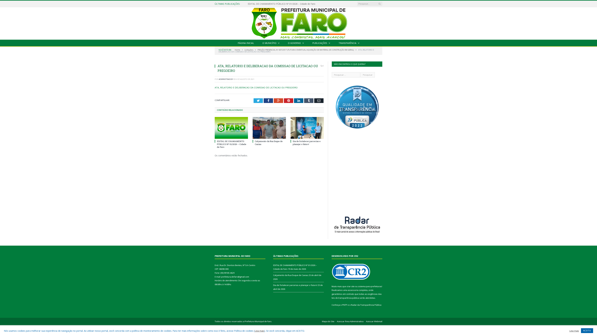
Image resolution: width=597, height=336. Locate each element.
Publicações (319, 43)
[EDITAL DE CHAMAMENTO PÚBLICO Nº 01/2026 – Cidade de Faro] (231, 128)
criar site (351, 286)
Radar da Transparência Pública (366, 304)
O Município (269, 43)
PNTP (344, 304)
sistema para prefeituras (370, 286)
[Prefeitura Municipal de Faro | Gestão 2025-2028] (298, 23)
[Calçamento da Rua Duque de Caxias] (269, 128)
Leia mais (259, 330)
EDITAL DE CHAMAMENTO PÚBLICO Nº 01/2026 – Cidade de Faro (231, 144)
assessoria (353, 290)
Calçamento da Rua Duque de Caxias (266, 3)
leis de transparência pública (345, 297)
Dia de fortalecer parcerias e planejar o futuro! (307, 142)
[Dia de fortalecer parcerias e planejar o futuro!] (307, 128)
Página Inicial (246, 43)
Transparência (347, 43)
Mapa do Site (328, 321)
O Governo (294, 43)
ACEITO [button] (587, 330)
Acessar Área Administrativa (350, 321)
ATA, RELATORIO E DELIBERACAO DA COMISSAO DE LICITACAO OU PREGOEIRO (256, 87)
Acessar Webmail (374, 321)
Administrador (226, 79)
